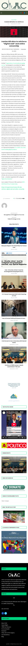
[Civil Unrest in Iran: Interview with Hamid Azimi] (14, 330)
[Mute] (22, 437)
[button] (2, 464)
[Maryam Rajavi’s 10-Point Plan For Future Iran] (14, 235)
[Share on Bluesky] (22, 198)
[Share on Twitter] (17, 198)
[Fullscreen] (24, 437)
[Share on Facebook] (16, 198)
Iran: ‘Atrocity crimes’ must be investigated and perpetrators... (14, 270)
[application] (14, 424)
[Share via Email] (23, 198)
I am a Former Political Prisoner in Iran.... (14, 318)
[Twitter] (20, 13)
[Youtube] (22, 13)
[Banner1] (14, 542)
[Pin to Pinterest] (19, 198)
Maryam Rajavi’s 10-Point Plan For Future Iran (14, 246)
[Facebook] (19, 13)
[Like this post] (14, 198)
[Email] (24, 13)
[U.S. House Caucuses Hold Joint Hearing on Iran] (14, 284)
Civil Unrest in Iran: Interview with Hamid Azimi (14, 341)
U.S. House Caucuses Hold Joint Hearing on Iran (14, 295)
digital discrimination (7, 179)
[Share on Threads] (20, 198)
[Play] (3, 437)
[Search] (26, 13)
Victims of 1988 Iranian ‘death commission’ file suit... (14, 366)
